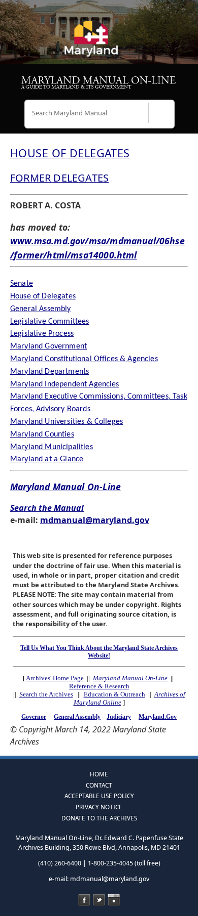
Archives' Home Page (55, 678)
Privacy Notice (99, 807)
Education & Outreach (114, 694)
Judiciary (119, 716)
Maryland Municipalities (51, 447)
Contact (99, 785)
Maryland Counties (42, 434)
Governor (33, 716)
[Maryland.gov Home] (99, 43)
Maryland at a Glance (46, 459)
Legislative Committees (49, 322)
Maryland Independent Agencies (64, 384)
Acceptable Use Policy (99, 796)
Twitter (99, 900)
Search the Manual (47, 507)
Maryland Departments (49, 372)
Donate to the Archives (99, 818)
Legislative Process (42, 334)
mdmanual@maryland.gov (94, 520)
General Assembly (40, 309)
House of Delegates (43, 296)
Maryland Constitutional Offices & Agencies (84, 359)
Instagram (114, 900)
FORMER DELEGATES (59, 178)
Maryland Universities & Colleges (66, 422)
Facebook (84, 900)
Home (99, 774)
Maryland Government (48, 346)
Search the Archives (46, 694)
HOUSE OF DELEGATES (70, 153)
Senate (21, 284)
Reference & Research (99, 686)
